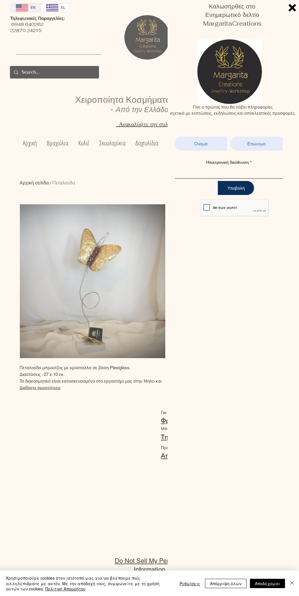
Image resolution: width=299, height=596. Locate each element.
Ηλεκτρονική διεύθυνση (227, 162)
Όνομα (201, 134)
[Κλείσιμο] (291, 583)
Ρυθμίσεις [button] (190, 583)
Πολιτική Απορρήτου (65, 589)
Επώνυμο (256, 134)
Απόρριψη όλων (225, 583)
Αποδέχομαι (267, 583)
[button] (292, 7)
